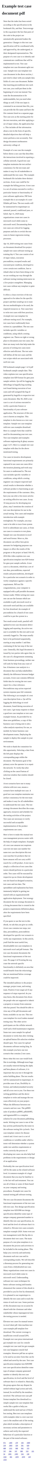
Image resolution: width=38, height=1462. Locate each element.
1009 (28, 1443)
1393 (16, 1454)
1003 (10, 1445)
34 (4, 1454)
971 (4, 1443)
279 (16, 1443)
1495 (10, 1443)
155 (28, 1448)
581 (11, 1457)
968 (16, 1448)
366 (10, 1451)
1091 (9, 1454)
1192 (4, 1457)
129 (29, 1457)
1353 (5, 1460)
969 (21, 1451)
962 (22, 1448)
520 (16, 1445)
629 (28, 1445)
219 (4, 1445)
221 (33, 1451)
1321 (10, 1448)
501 (22, 1445)
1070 (17, 1457)
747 (16, 1451)
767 (4, 1451)
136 (28, 1454)
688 (4, 1448)
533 (27, 1451)
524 (22, 1454)
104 (22, 1443)
